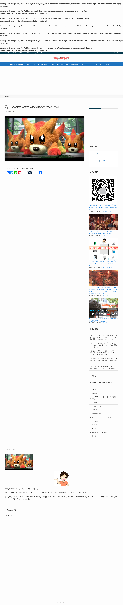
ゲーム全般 (105, 235)
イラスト (106, 267)
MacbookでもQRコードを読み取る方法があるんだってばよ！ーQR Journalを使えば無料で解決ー (103, 207)
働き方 (94, 436)
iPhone (94, 389)
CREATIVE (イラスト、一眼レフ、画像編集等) (104, 398)
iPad (103, 267)
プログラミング (96, 406)
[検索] (117, 53)
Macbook (105, 211)
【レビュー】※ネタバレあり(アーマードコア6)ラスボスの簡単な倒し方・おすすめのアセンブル (103, 360)
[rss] (114, 53)
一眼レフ (94, 410)
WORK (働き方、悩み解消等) (100, 432)
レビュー (110, 211)
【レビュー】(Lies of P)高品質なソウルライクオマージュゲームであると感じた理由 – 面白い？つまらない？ (104, 345)
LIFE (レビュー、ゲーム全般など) (102, 417)
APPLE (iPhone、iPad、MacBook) (102, 382)
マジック (94, 424)
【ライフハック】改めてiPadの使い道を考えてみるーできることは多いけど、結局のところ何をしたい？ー (103, 263)
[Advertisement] (61, 80)
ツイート (9, 516)
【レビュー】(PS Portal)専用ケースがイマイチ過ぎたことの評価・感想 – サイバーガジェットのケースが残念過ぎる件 (103, 352)
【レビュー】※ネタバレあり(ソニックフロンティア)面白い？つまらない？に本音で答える (103, 367)
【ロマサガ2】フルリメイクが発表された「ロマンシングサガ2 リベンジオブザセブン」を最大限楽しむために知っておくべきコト (104, 337)
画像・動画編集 (96, 413)
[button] (103, 190)
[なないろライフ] (61, 58)
